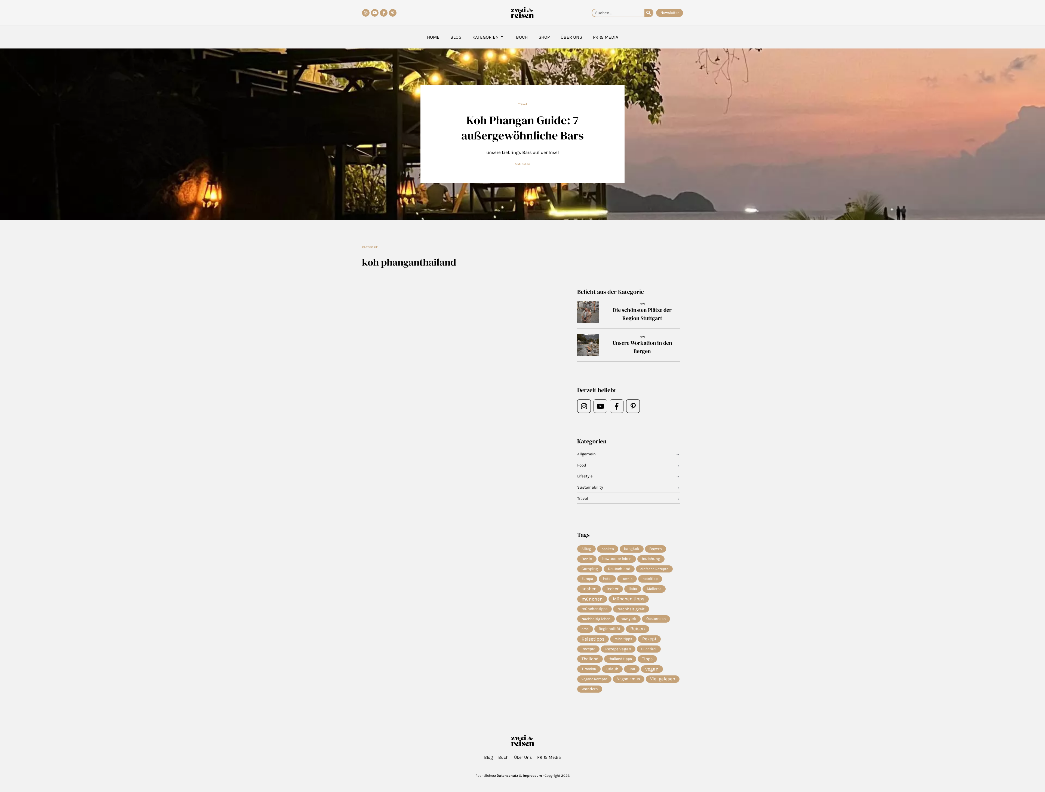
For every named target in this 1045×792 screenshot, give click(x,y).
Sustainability (590, 487)
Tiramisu (589, 669)
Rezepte (588, 649)
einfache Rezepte (654, 569)
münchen (592, 599)
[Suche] (648, 13)
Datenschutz (507, 775)
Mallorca (654, 589)
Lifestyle (585, 476)
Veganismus (628, 679)
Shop (544, 37)
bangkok (631, 548)
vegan (652, 669)
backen (607, 549)
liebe (633, 588)
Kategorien (485, 37)
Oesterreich (656, 618)
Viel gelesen (662, 678)
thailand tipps (620, 659)
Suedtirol (648, 649)
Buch (522, 37)
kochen (589, 588)
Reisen (637, 629)
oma (585, 629)
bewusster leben (617, 558)
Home (433, 37)
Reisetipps (593, 639)
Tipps (647, 658)
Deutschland (619, 568)
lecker (613, 588)
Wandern (590, 689)
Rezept (649, 638)
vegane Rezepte (594, 679)
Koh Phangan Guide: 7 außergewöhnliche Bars (522, 127)
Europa (587, 579)
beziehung (651, 558)
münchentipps (594, 609)
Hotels (627, 579)
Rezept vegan (618, 649)
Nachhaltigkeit (631, 609)
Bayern (655, 548)
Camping (590, 568)
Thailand (590, 658)
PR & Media (605, 37)
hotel (607, 579)
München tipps (628, 598)
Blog (456, 37)
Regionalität (609, 628)
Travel (522, 104)
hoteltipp (650, 579)
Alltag (586, 549)
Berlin (587, 558)
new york (628, 618)
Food (581, 465)
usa (631, 668)
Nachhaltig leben (596, 619)
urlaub (612, 668)
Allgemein (586, 454)
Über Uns (571, 37)
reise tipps (623, 639)
